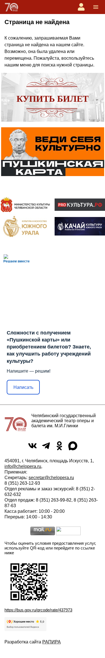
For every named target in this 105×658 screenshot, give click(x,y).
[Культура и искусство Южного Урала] (25, 226)
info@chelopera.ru (22, 466)
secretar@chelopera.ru (51, 477)
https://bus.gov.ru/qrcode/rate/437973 (38, 610)
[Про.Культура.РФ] (80, 204)
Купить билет (52, 99)
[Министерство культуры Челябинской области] (25, 204)
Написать (23, 387)
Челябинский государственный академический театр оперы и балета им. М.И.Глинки (63, 420)
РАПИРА (51, 641)
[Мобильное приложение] (80, 226)
